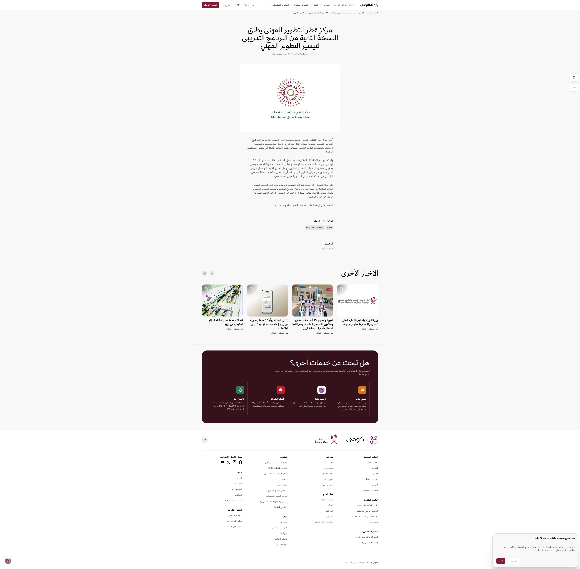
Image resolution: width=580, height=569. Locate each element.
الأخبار (361, 13)
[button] (246, 5)
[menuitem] (348, 5)
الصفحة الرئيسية (372, 13)
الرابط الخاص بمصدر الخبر (307, 205)
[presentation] (357, 307)
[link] (369, 5)
